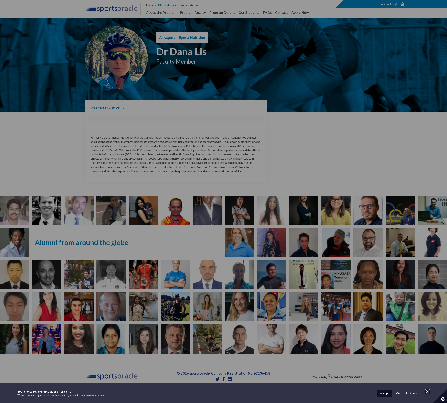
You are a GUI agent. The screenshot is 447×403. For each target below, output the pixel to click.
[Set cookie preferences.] (440, 396)
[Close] (427, 392)
